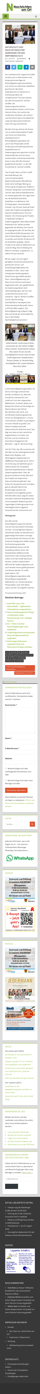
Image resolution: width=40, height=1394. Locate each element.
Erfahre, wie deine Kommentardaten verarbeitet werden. (20, 803)
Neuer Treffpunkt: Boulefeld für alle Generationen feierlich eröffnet (19, 1291)
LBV (7, 658)
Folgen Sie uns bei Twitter (18, 1138)
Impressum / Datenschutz (19, 1337)
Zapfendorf (19, 61)
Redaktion (22, 58)
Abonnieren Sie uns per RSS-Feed (21, 1144)
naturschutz (13, 658)
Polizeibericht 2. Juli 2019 (24, 673)
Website (8, 758)
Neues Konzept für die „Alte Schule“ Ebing (19, 1097)
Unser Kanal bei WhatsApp (18, 1132)
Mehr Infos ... (27, 1172)
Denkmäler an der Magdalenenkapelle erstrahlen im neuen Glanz (18, 1089)
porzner (22, 658)
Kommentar (11, 705)
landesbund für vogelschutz (23, 655)
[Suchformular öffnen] (36, 16)
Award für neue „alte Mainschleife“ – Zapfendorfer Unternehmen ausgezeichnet (19, 606)
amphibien (13, 652)
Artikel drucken (11, 682)
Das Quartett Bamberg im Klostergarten (15, 668)
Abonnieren (11, 1186)
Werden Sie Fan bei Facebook (19, 1135)
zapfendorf (19, 661)
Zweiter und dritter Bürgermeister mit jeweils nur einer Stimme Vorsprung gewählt (20, 1300)
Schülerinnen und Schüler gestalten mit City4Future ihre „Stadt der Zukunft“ (19, 1071)
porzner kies (10, 661)
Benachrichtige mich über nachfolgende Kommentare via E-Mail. (18, 771)
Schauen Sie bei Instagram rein (20, 1141)
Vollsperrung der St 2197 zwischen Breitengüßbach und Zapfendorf (19, 1063)
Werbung (11, 1341)
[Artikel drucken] (3, 682)
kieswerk (8, 655)
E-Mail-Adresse (12, 748)
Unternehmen (10, 61)
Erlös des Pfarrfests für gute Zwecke (19, 1078)
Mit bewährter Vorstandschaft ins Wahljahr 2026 (18, 1056)
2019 (7, 652)
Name (8, 738)
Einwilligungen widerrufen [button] (18, 1376)
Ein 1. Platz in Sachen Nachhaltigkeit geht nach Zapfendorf (17, 627)
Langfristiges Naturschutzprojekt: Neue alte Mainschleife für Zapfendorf (21, 635)
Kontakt (11, 1327)
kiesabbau (25, 652)
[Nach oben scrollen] (37, 1391)
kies (19, 652)
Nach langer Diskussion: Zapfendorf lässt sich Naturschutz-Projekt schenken (19, 644)
